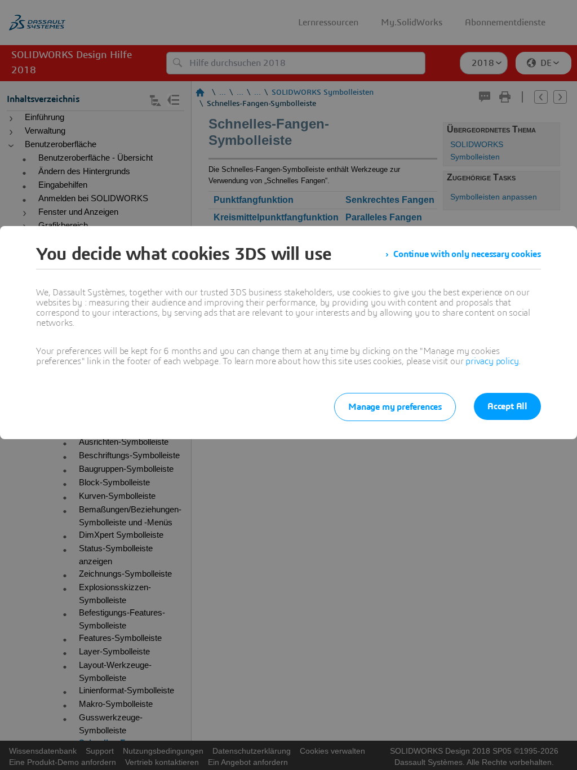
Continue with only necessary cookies (467, 254)
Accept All (507, 406)
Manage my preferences (395, 406)
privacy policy (491, 361)
